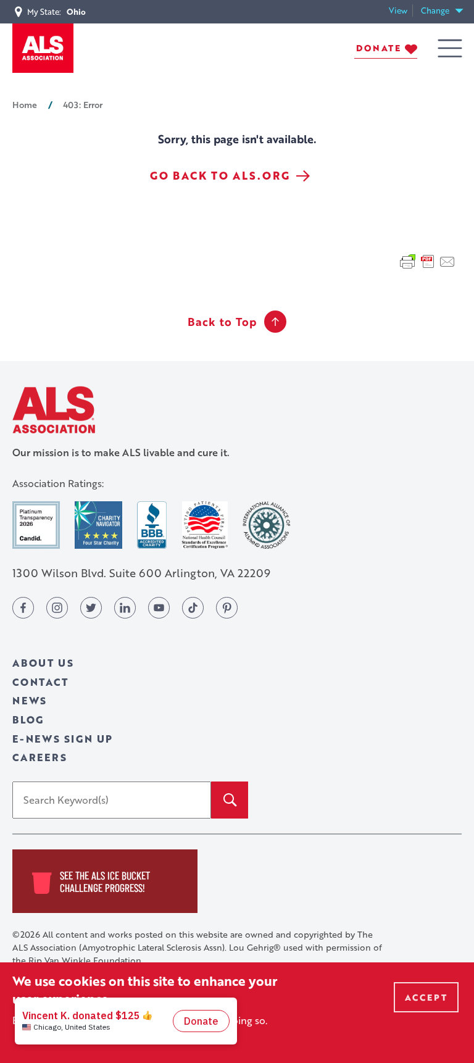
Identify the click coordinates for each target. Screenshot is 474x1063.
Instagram (57, 608)
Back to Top (222, 322)
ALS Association (53, 409)
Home (24, 104)
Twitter (91, 608)
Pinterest (227, 608)
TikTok (193, 608)
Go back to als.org (220, 175)
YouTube (159, 608)
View (401, 11)
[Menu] (450, 48)
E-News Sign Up (62, 739)
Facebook (23, 608)
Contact (40, 682)
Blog (28, 719)
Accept (426, 997)
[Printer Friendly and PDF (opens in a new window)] (428, 260)
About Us (42, 663)
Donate (378, 47)
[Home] (42, 48)
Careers (39, 757)
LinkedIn (125, 608)
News (29, 700)
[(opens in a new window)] (36, 525)
